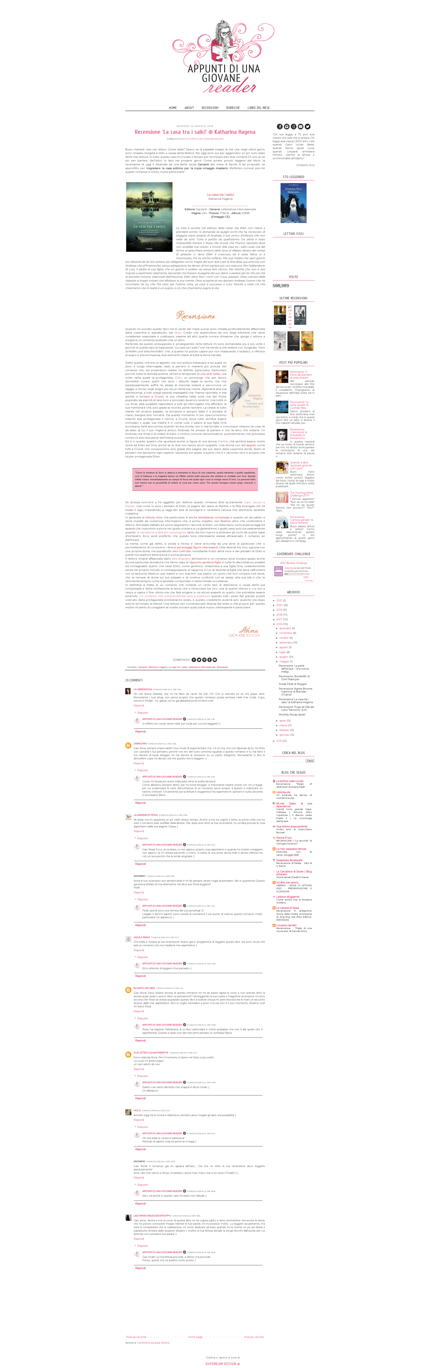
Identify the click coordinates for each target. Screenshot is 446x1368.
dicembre (285, 628)
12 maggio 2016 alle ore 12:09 (201, 1082)
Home (173, 107)
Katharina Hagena (157, 667)
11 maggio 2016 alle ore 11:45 (201, 906)
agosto (284, 647)
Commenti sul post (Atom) (153, 1342)
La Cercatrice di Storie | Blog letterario (294, 873)
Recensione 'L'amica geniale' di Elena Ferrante (301, 520)
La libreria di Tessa (146, 814)
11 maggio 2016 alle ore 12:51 (169, 988)
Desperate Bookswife (289, 860)
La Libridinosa (143, 689)
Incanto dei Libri (144, 988)
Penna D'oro (284, 837)
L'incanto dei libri (286, 925)
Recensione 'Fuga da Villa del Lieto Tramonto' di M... (296, 708)
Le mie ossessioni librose (291, 849)
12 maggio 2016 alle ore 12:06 (201, 964)
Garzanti (142, 667)
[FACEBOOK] (279, 129)
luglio (283, 652)
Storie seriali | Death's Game (292, 877)
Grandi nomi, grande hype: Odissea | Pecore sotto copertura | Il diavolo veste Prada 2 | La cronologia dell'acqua (294, 815)
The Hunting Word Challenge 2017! (301, 494)
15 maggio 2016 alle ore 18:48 (201, 1252)
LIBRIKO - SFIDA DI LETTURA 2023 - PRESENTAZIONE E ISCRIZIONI (294, 888)
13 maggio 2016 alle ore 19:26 (186, 1216)
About (189, 107)
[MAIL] (300, 129)
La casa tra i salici (178, 667)
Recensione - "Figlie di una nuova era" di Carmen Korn (294, 929)
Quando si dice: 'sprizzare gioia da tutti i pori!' (301, 465)
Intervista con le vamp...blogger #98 (294, 853)
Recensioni (210, 107)
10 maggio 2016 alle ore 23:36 (173, 815)
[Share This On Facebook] (194, 661)
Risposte (142, 712)
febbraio (284, 730)
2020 (279, 605)
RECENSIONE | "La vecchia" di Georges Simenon (294, 842)
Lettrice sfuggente (287, 896)
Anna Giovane (291, 567)
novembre (286, 633)
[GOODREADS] (293, 129)
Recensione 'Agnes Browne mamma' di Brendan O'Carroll (295, 691)
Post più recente (136, 1337)
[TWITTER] (307, 129)
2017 (279, 619)
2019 (279, 609)
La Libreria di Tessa (287, 908)
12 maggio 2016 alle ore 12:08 (201, 1025)
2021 (279, 600)
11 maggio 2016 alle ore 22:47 (156, 1110)
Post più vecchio (254, 1337)
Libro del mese (259, 107)
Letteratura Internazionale (202, 667)
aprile (283, 720)
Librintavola (283, 792)
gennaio (284, 734)
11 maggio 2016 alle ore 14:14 (183, 1053)
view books (309, 580)
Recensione (222, 667)
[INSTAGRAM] (286, 129)
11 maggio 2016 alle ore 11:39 (201, 777)
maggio (284, 661)
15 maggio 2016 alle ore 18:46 (201, 1191)
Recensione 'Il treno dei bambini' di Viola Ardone (301, 374)
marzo (283, 725)
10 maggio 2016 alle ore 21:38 (162, 744)
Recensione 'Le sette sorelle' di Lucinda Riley (299, 405)
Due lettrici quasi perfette (151, 1052)
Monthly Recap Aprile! (292, 714)
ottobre (284, 637)
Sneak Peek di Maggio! (293, 684)
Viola (137, 1110)
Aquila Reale (142, 937)
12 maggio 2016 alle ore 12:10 (201, 1133)
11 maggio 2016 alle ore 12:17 (165, 937)
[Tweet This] (199, 661)
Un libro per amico (287, 882)
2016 (279, 624)
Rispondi (139, 705)
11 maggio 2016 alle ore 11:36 (201, 719)
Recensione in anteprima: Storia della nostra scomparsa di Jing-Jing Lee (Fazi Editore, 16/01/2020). (294, 915)
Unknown (140, 743)
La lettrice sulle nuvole (289, 781)
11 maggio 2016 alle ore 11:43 (201, 845)
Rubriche (233, 107)
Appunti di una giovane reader (162, 719)
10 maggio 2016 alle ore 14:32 (167, 689)
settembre (286, 642)
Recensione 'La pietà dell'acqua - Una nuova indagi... (294, 668)
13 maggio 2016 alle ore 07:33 (161, 1161)
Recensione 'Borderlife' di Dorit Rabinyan (294, 678)
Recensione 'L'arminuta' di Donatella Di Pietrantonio (298, 434)
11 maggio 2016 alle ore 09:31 (160, 876)
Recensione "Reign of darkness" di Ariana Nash (294, 785)
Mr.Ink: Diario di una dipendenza (294, 805)
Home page (195, 1337)
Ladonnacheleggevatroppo (152, 1215)
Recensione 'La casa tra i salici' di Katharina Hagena (296, 701)
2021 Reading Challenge (293, 562)
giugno (284, 656)
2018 (279, 614)
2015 (279, 740)
